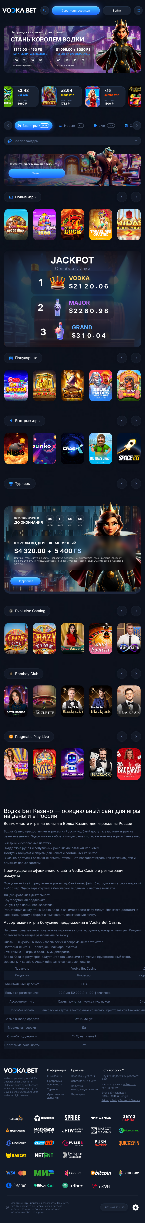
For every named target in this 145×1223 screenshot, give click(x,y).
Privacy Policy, (111, 1100)
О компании (54, 1076)
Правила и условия (83, 1076)
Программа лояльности (54, 1082)
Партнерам (78, 1094)
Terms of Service (130, 1100)
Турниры (52, 1089)
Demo (15, 243)
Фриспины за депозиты (55, 1095)
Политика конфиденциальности (84, 1087)
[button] (8, 125)
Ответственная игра (83, 1080)
